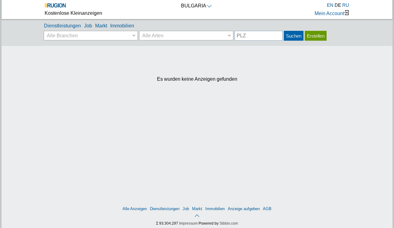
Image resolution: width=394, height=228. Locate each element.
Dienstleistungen (62, 25)
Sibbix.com (228, 223)
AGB (267, 208)
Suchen (293, 36)
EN (330, 5)
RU (345, 5)
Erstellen (315, 36)
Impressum (188, 223)
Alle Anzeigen (135, 208)
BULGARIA (193, 5)
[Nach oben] (197, 215)
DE (338, 5)
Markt (101, 25)
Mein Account (329, 13)
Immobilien (122, 25)
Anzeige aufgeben (244, 208)
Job (88, 25)
